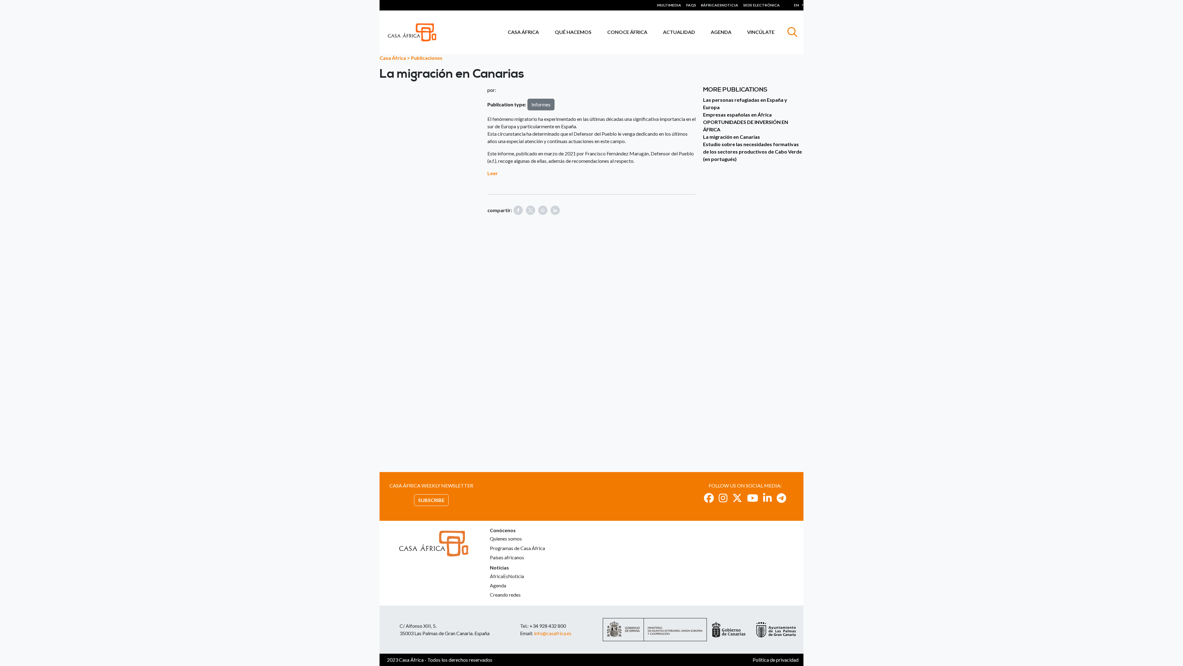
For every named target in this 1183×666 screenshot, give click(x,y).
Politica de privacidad (776, 660)
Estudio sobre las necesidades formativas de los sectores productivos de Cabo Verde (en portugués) (752, 151)
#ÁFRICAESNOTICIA (719, 5)
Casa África (523, 32)
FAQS (691, 5)
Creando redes (505, 595)
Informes (541, 104)
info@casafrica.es (552, 633)
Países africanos (507, 557)
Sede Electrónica (761, 5)
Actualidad (679, 32)
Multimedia (669, 5)
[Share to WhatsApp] (542, 210)
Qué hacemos (573, 32)
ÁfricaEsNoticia (507, 576)
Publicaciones (426, 58)
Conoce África (627, 32)
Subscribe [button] (431, 500)
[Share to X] (530, 210)
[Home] (414, 32)
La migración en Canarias (731, 137)
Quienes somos (506, 538)
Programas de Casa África (517, 548)
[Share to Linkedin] (555, 210)
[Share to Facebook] (518, 210)
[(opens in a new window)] (708, 498)
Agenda (721, 32)
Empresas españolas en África (737, 114)
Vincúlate (760, 32)
